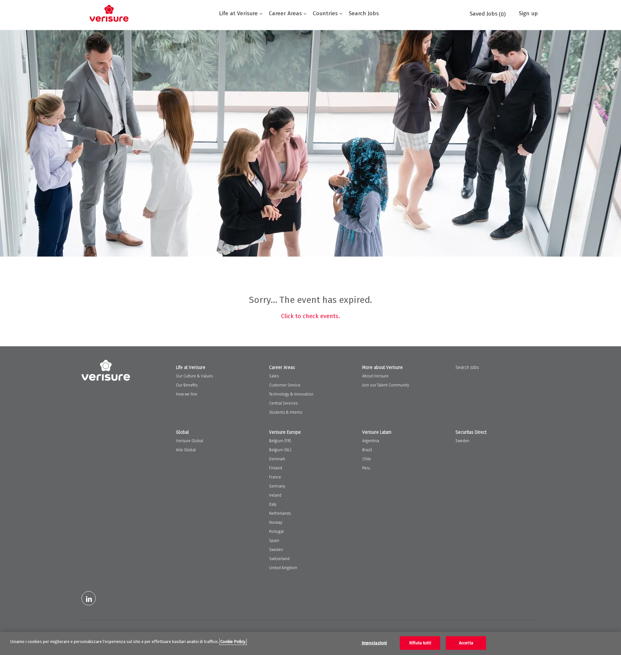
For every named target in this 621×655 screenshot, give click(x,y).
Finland (275, 468)
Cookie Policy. (233, 641)
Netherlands (280, 513)
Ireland (275, 495)
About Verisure (375, 376)
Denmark (277, 459)
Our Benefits (187, 385)
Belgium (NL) (280, 450)
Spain (274, 540)
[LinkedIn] (89, 598)
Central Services (283, 403)
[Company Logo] (109, 13)
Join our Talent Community (385, 385)
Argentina (370, 441)
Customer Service (284, 385)
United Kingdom (283, 568)
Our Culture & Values (194, 376)
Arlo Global (186, 450)
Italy (273, 504)
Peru (366, 468)
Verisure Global (189, 441)
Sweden (276, 549)
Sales (274, 376)
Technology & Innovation (291, 394)
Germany (277, 486)
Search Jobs (364, 13)
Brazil (367, 450)
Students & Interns (285, 412)
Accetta (466, 642)
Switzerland (279, 559)
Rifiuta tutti (420, 642)
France (275, 477)
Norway (275, 522)
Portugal (276, 531)
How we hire (186, 394)
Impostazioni (374, 642)
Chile (366, 459)
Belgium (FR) (280, 441)
